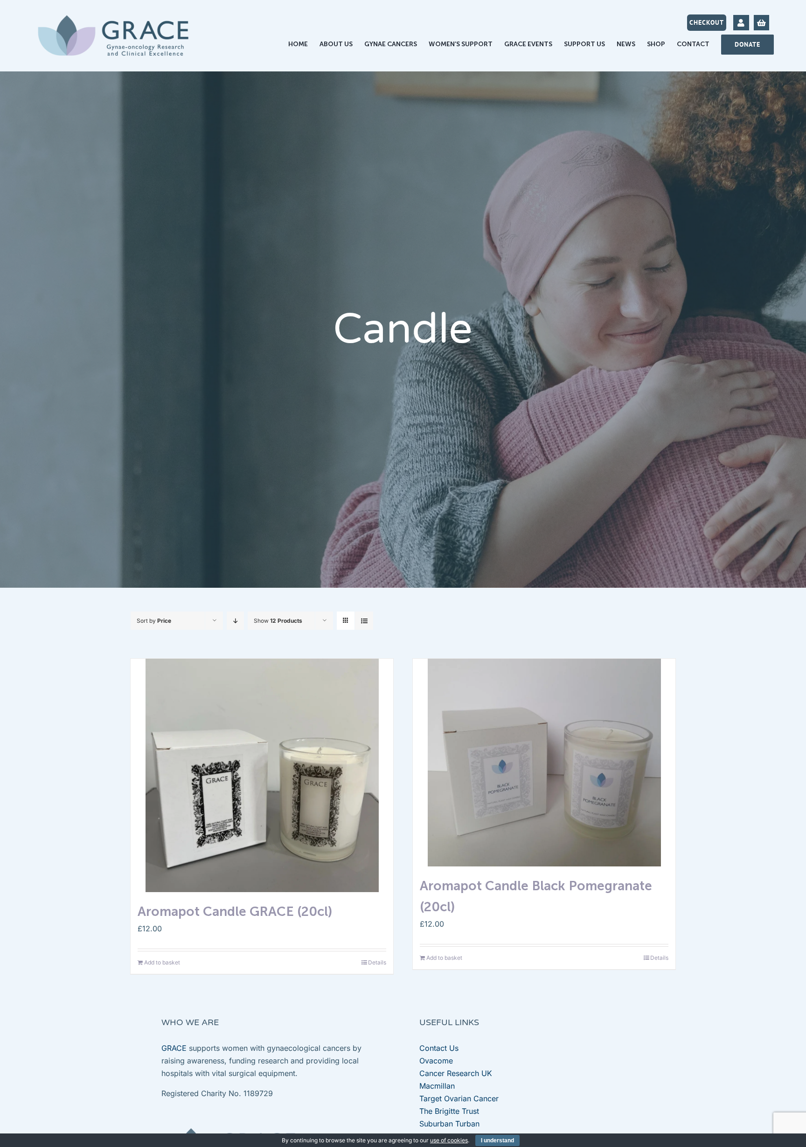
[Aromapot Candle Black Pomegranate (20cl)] (544, 762)
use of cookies (449, 1140)
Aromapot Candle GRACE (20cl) (235, 911)
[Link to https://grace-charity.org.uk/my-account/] (741, 22)
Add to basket (162, 962)
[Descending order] (235, 620)
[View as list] (364, 621)
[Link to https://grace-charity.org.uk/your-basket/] (761, 22)
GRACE (174, 1048)
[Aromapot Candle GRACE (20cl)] (262, 775)
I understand (497, 1140)
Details (377, 962)
